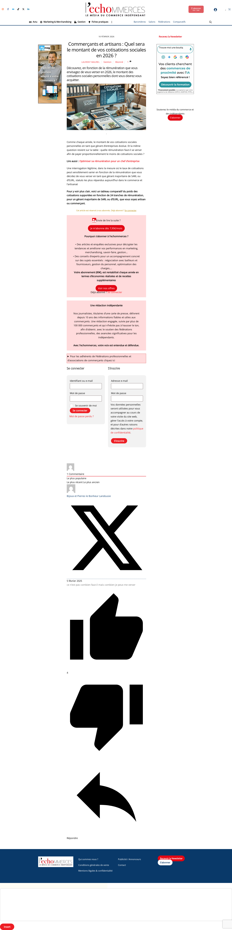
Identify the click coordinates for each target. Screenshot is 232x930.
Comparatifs (179, 21)
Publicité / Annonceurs (129, 859)
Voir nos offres (106, 288)
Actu (34, 21)
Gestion (81, 21)
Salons (152, 21)
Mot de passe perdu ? (81, 416)
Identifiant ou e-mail (86, 380)
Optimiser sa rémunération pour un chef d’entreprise (109, 161)
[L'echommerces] (55, 866)
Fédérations (164, 21)
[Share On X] (106, 576)
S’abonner (175, 117)
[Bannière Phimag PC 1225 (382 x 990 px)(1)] (49, 102)
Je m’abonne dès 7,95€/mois (106, 228)
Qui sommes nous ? (88, 859)
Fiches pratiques (99, 21)
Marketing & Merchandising (57, 21)
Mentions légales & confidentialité (95, 870)
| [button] (111, 21)
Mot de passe (84, 393)
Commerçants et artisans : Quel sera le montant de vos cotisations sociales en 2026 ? (106, 50)
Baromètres (140, 21)
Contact (122, 865)
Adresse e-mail (126, 380)
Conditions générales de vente (93, 865)
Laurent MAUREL (90, 62)
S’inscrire (119, 440)
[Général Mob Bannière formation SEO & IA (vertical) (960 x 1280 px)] (175, 93)
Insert (7, 926)
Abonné (119, 62)
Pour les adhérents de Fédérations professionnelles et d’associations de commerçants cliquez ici (99, 358)
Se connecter (114, 292)
